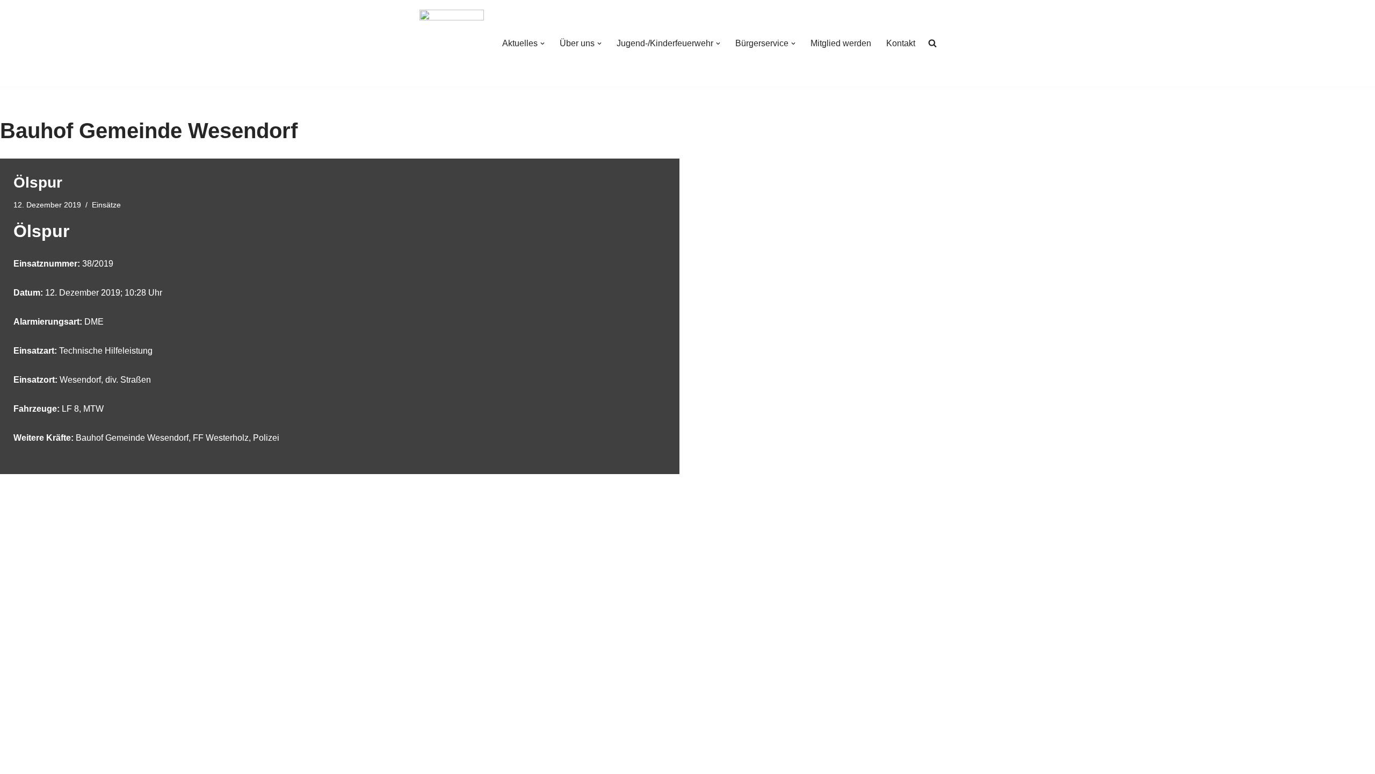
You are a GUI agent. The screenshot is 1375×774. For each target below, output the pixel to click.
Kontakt (900, 43)
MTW (93, 408)
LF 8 (70, 408)
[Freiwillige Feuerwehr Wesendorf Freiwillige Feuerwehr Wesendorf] (451, 43)
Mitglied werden (840, 43)
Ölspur (37, 182)
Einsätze (106, 204)
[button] (542, 43)
